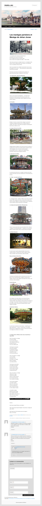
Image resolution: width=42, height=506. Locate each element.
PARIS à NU (9, 5)
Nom (11, 482)
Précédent (32, 29)
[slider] (28, 398)
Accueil (6, 26)
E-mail (11, 487)
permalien (11, 415)
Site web (11, 492)
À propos (10, 26)
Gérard (22, 414)
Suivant (36, 29)
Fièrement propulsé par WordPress (21, 502)
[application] (20, 399)
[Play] (10, 398)
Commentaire (12, 468)
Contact (14, 26)
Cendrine (23, 422)
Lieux (19, 414)
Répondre (13, 429)
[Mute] (25, 398)
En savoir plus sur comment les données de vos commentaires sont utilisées (22, 498)
